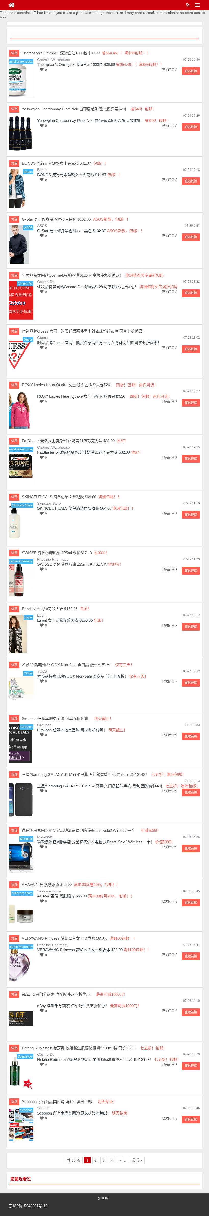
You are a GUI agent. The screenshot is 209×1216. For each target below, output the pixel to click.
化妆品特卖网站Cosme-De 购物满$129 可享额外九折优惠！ (87, 287)
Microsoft (44, 837)
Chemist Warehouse (53, 60)
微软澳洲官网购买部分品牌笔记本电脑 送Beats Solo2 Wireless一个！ (95, 842)
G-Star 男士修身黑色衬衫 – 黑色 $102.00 (71, 231)
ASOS (42, 226)
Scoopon (44, 1108)
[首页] (12, 5)
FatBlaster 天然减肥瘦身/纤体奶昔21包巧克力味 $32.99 (83, 452)
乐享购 (103, 1198)
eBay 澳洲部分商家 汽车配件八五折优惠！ (73, 1006)
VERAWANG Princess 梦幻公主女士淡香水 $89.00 (80, 950)
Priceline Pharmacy (52, 559)
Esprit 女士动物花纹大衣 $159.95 (65, 620)
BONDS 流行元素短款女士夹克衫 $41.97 (71, 175)
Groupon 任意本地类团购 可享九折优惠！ (72, 730)
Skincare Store (49, 503)
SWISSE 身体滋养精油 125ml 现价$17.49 (72, 564)
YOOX (42, 671)
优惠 (14, 53)
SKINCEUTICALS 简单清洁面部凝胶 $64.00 (74, 508)
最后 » (137, 1160)
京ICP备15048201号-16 (28, 1206)
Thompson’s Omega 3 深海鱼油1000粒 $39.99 (76, 64)
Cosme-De (46, 282)
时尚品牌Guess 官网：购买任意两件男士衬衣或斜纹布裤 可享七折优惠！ (99, 342)
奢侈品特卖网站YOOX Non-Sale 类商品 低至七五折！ (82, 676)
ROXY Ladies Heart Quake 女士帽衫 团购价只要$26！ (83, 396)
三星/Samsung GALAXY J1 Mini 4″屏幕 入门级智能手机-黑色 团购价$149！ (100, 786)
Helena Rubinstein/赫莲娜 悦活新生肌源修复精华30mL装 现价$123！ (95, 1059)
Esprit (41, 615)
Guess (42, 338)
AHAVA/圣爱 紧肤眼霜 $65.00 (62, 896)
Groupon (44, 725)
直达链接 (191, 71)
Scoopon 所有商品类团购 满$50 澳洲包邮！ (74, 1113)
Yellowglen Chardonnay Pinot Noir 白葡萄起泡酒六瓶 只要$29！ (90, 120)
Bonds (42, 170)
